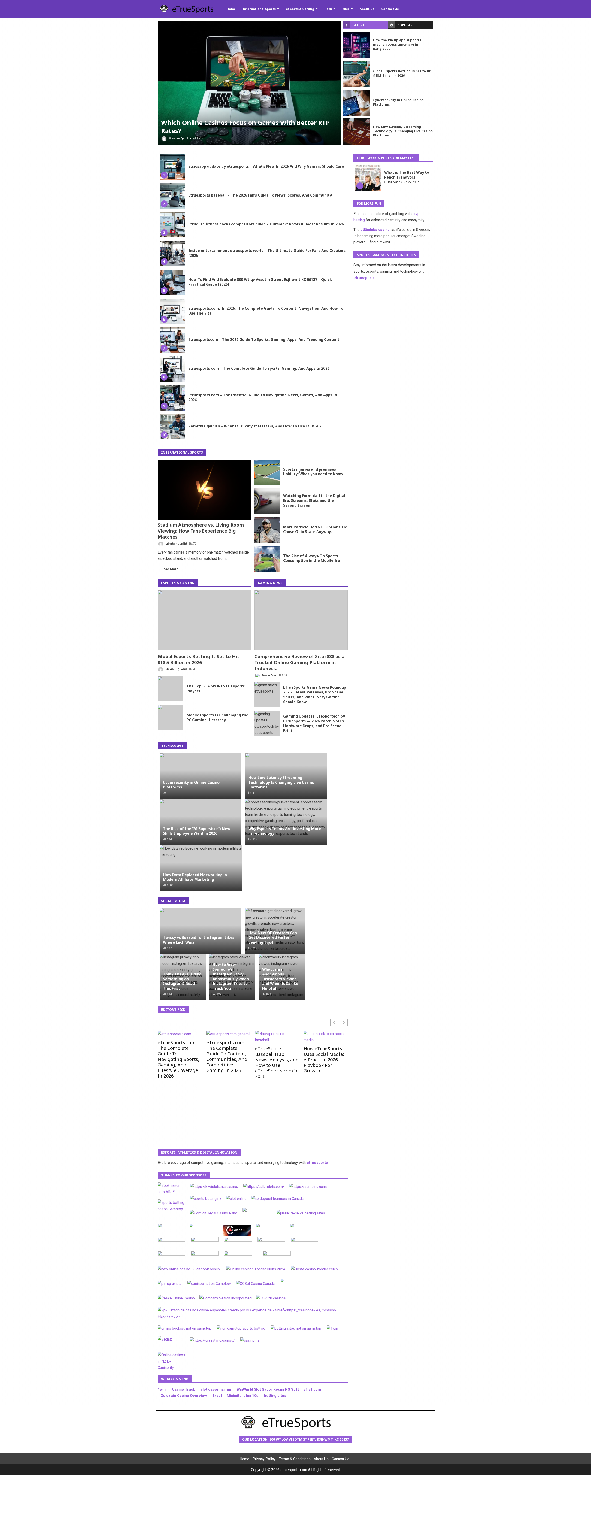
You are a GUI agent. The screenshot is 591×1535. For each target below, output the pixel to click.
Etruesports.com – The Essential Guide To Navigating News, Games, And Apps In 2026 (172, 398)
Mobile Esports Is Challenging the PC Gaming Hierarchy (170, 717)
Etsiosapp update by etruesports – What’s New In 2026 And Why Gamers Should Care (172, 167)
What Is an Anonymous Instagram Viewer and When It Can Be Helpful (280, 979)
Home (231, 9)
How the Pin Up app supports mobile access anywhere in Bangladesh (356, 45)
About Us (367, 9)
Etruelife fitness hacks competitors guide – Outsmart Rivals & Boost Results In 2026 (172, 224)
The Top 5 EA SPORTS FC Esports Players (170, 688)
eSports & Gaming (300, 9)
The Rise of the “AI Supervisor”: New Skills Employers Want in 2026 (196, 831)
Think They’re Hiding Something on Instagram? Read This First (182, 981)
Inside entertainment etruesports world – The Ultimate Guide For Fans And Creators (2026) (172, 253)
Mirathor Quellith (179, 138)
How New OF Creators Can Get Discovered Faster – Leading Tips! (272, 937)
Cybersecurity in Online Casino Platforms (356, 103)
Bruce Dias (268, 675)
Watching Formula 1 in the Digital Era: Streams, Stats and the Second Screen (267, 501)
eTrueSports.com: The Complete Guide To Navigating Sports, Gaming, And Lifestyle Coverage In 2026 (178, 1059)
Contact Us (390, 9)
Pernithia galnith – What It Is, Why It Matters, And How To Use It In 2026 (172, 426)
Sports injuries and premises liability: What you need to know (267, 472)
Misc (345, 9)
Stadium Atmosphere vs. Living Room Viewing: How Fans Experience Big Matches (204, 490)
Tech (328, 9)
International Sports (259, 9)
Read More (169, 569)
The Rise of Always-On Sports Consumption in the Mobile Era (267, 559)
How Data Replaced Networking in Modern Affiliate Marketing (195, 877)
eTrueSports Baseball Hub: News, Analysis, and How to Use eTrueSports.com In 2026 (277, 1062)
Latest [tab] (358, 25)
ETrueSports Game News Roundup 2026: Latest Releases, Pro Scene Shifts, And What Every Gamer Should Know (267, 694)
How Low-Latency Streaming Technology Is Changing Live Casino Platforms (356, 131)
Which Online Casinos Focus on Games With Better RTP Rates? (249, 83)
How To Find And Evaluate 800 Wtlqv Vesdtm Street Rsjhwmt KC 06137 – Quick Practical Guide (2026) (172, 282)
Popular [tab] (405, 25)
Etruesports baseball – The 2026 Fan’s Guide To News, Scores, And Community (172, 196)
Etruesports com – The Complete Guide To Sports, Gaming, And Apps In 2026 (172, 369)
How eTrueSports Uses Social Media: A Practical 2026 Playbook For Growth (324, 1059)
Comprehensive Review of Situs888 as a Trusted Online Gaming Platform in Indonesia (301, 620)
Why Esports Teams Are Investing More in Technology (284, 831)
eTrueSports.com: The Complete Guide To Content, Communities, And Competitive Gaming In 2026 (226, 1056)
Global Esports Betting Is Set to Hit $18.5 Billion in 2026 (356, 74)
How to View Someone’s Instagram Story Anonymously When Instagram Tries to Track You (231, 976)
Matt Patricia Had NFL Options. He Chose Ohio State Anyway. (267, 530)
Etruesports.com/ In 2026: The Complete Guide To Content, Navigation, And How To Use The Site (172, 311)
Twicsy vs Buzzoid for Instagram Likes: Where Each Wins (199, 940)
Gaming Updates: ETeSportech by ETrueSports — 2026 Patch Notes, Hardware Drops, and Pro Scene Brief (267, 723)
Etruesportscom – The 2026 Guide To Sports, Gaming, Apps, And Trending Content (172, 340)
